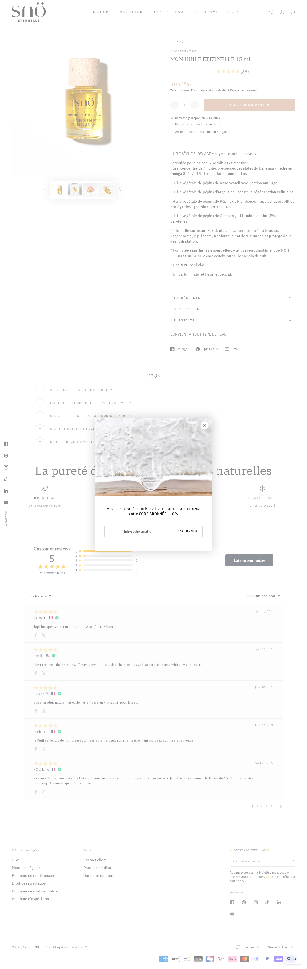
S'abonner (188, 531)
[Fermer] (204, 425)
